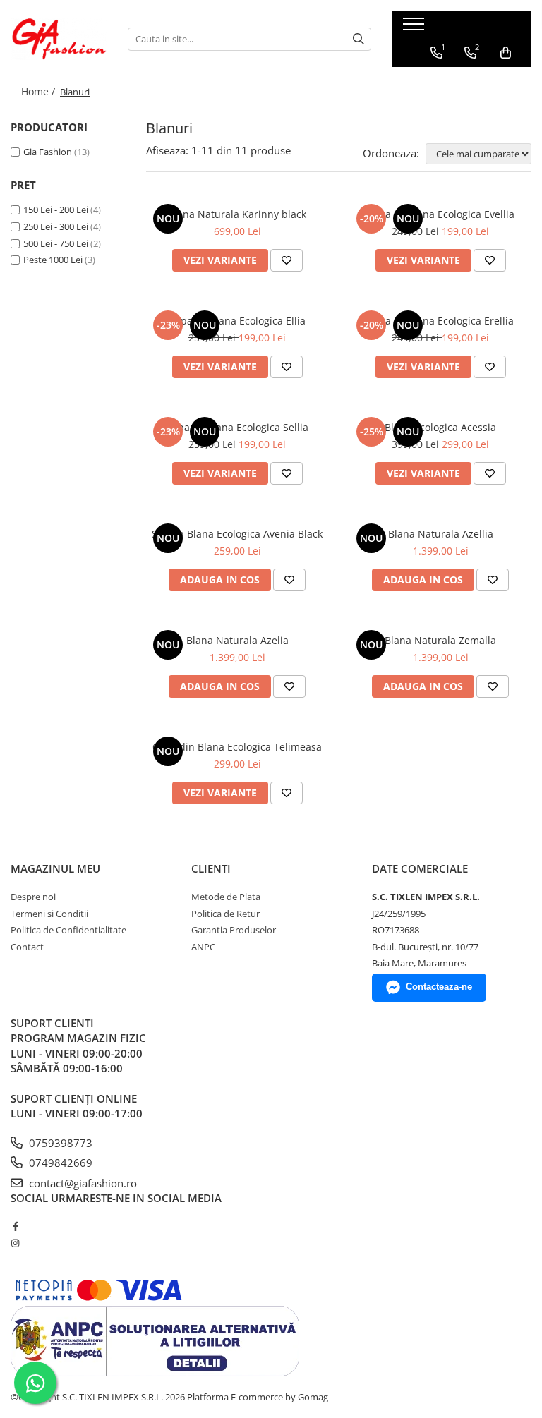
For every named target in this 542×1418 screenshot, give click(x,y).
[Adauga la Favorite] (286, 260)
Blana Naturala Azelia (237, 640)
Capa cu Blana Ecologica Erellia (440, 320)
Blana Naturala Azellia (440, 533)
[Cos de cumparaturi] (505, 53)
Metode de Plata (225, 896)
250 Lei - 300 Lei (55, 226)
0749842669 (59, 1163)
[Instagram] (15, 1243)
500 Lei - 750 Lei (55, 243)
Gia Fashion (47, 151)
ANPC (203, 946)
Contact (27, 946)
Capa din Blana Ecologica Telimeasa (237, 746)
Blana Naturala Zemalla (440, 640)
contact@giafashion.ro (81, 1183)
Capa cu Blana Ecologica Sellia (237, 427)
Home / (39, 91)
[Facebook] (15, 1226)
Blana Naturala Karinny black (237, 214)
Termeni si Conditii (49, 913)
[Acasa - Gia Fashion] (59, 39)
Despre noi (33, 896)
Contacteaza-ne (439, 986)
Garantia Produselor (233, 929)
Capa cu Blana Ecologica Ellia (237, 320)
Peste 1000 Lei (53, 259)
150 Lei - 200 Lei (55, 209)
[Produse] (415, 28)
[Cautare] (358, 39)
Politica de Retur (225, 913)
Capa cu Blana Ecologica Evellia (440, 214)
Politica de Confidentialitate (68, 929)
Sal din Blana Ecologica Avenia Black (237, 533)
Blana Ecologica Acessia (440, 427)
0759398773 (59, 1143)
